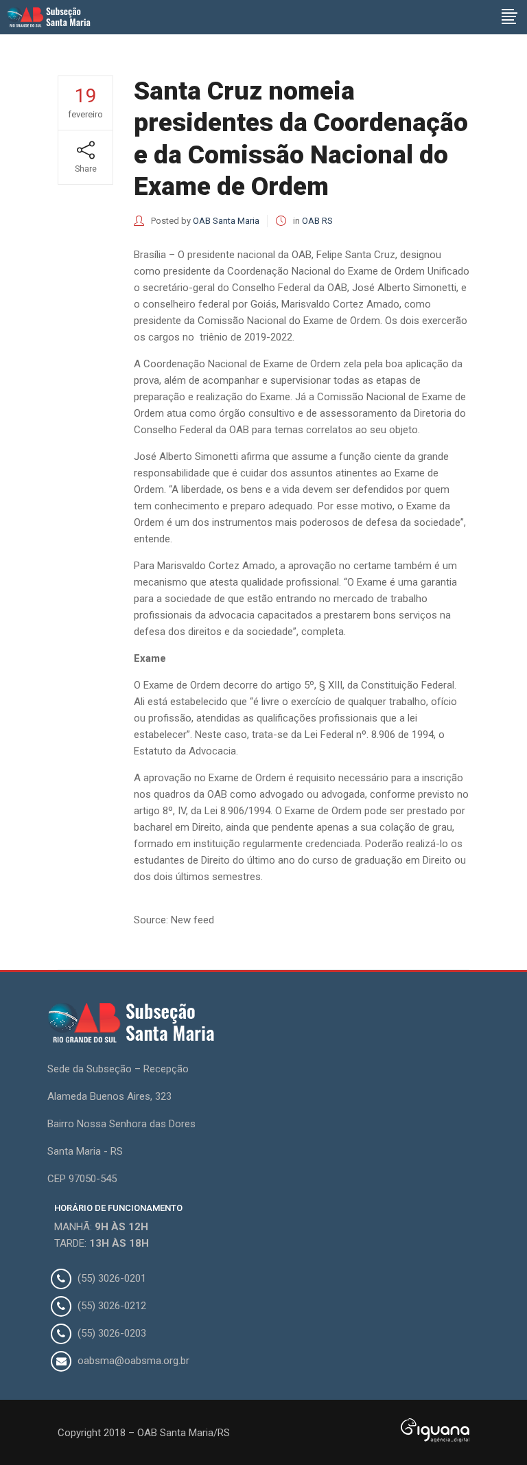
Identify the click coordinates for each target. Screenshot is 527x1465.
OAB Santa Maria (226, 221)
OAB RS (317, 221)
